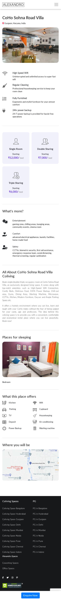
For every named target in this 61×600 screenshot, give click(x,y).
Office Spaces (8, 569)
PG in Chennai (39, 547)
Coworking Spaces (10, 563)
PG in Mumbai (39, 530)
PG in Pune (38, 541)
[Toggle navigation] (56, 4)
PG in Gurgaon (39, 519)
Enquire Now (30, 595)
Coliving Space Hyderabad (14, 514)
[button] (6, 45)
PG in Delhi (38, 525)
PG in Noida (38, 536)
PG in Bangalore (40, 509)
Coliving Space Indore (12, 552)
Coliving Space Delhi (11, 525)
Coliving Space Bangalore (13, 509)
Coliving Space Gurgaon (13, 519)
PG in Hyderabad (40, 514)
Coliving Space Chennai (12, 547)
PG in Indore (38, 552)
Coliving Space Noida (11, 536)
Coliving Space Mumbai (12, 530)
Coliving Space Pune (11, 541)
